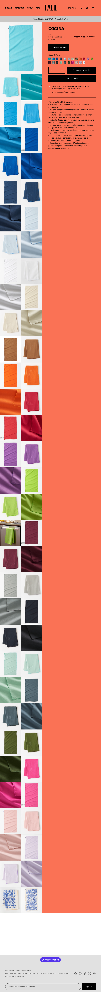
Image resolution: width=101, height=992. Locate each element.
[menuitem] (8, 8)
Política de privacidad (31, 973)
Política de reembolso (13, 973)
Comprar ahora (72, 78)
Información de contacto (14, 976)
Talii (12, 971)
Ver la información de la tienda (63, 92)
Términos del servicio (48, 973)
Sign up (89, 986)
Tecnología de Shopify (23, 971)
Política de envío (64, 973)
